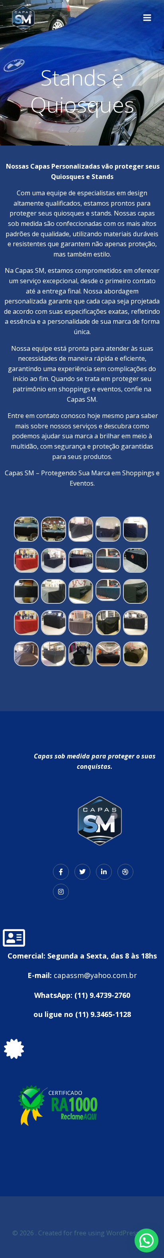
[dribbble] (125, 872)
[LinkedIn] (104, 872)
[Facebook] (61, 872)
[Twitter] (82, 872)
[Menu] (147, 18)
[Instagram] (61, 892)
